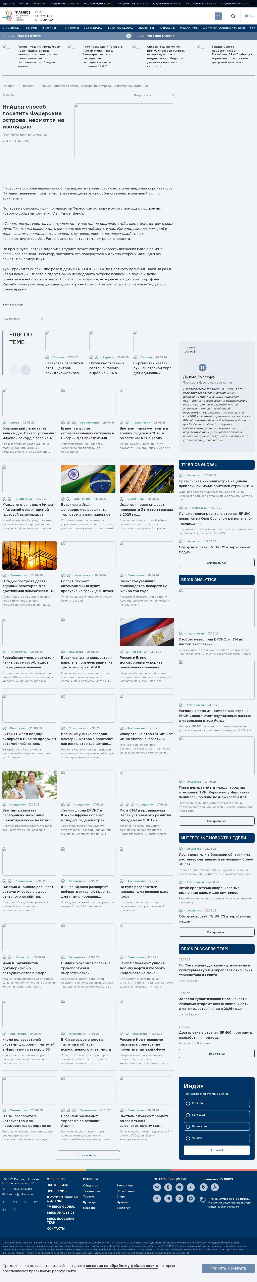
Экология (123, 1207)
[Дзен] (191, 1187)
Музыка (122, 1202)
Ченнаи (197, 1137)
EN (15, 1202)
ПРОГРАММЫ (57, 1191)
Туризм (88, 1196)
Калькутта (199, 1126)
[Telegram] (168, 1198)
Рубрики (90, 1179)
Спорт (120, 1196)
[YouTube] (179, 1187)
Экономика (124, 1185)
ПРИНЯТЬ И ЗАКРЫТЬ (228, 1268)
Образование (126, 1191)
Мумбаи (197, 1103)
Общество (90, 1185)
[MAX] (191, 1198)
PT (36, 1202)
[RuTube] (157, 1198)
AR (14, 1209)
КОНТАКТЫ (56, 1228)
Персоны (89, 1207)
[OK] (168, 1187)
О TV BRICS (56, 1179)
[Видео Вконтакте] (179, 1198)
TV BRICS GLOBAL (61, 1206)
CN (25, 1202)
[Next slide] (25, 370)
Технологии (92, 1191)
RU (4, 1202)
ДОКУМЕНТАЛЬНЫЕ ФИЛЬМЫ (62, 1199)
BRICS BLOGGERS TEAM (60, 1220)
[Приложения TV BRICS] (204, 1187)
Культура (90, 1202)
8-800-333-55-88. (36, 1249)
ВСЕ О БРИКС (57, 1185)
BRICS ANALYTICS (61, 1212)
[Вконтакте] (157, 1187)
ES (4, 1209)
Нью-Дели (199, 1114)
